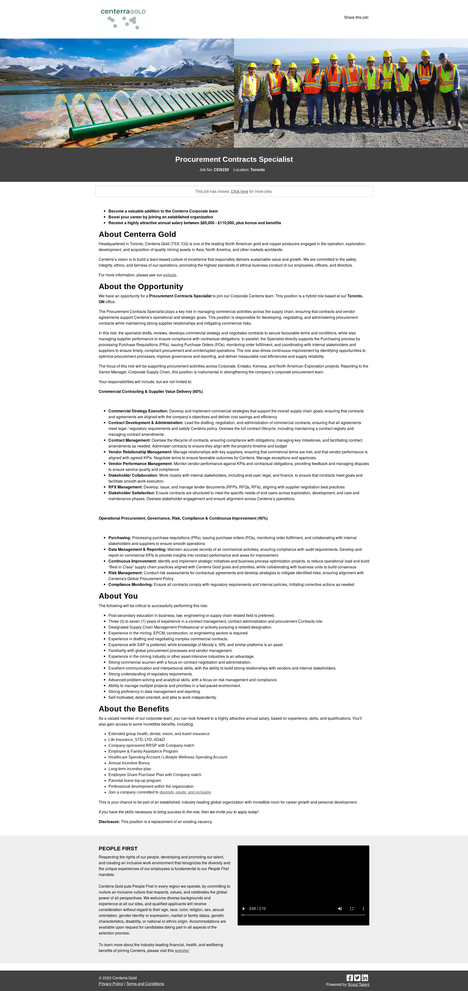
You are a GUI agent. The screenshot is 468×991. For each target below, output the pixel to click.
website (169, 275)
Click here (239, 191)
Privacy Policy (111, 983)
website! (182, 950)
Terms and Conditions (145, 983)
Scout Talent (358, 984)
